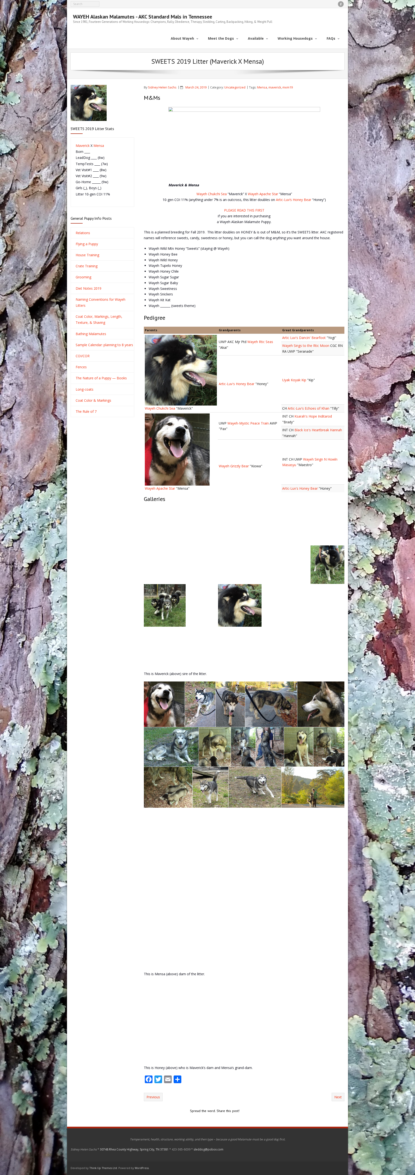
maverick (275, 87)
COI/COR (83, 356)
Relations (83, 233)
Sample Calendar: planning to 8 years (104, 345)
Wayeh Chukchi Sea (211, 194)
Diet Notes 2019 (88, 288)
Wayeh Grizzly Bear (234, 466)
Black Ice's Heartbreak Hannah (318, 430)
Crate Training (87, 266)
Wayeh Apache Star (263, 194)
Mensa (262, 87)
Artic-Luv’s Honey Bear (293, 199)
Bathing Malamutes (91, 333)
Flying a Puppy (87, 244)
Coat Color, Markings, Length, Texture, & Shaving (99, 319)
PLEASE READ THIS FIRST (244, 210)
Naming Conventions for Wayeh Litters (100, 302)
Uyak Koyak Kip (294, 380)
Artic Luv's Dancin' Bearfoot (304, 337)
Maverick (83, 145)
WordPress (142, 1168)
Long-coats (84, 389)
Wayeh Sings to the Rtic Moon (306, 345)
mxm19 (287, 87)
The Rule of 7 (86, 411)
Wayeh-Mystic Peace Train (248, 423)
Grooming (83, 277)
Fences (81, 367)
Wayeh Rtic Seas (260, 341)
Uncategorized (234, 87)
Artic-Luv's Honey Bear (237, 383)
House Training (87, 255)
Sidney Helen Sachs (162, 87)
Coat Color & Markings (93, 400)
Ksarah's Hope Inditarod (313, 416)
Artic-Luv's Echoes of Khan (308, 408)
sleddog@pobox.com (208, 1149)
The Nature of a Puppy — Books (101, 378)
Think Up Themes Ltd (103, 1168)
